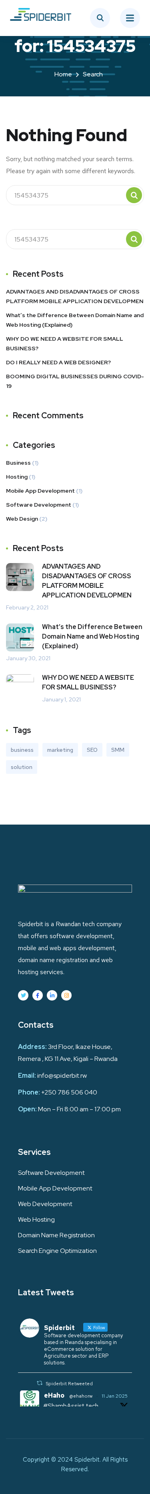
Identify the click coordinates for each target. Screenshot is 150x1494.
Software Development (38, 504)
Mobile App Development (40, 490)
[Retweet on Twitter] (39, 1383)
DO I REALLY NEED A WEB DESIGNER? (58, 362)
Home (63, 74)
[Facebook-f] (37, 995)
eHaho (54, 1395)
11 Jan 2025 (115, 1396)
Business (18, 462)
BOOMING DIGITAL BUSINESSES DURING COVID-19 (75, 381)
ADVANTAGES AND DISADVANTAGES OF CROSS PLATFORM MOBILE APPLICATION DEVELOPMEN (75, 296)
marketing (60, 749)
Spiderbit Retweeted (69, 1383)
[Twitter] (23, 995)
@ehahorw (80, 1396)
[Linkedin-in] (52, 995)
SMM (117, 749)
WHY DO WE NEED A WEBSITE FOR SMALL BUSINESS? (64, 343)
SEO (92, 749)
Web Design (22, 518)
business (22, 749)
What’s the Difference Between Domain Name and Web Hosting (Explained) (75, 320)
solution (21, 767)
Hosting (17, 476)
